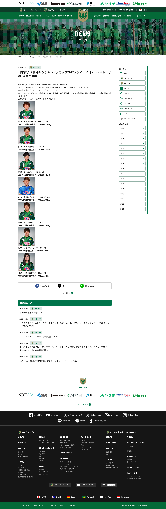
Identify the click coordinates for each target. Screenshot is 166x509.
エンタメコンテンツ (86, 447)
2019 (122, 163)
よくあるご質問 (23, 505)
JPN (145, 10)
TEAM (54, 16)
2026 (122, 128)
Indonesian (125, 497)
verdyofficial (38, 415)
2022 (122, 148)
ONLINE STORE (128, 10)
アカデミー (128, 98)
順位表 (20, 454)
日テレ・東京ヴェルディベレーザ (123, 432)
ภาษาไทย (108, 497)
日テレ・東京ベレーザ (32, 10)
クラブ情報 (42, 451)
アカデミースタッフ (45, 474)
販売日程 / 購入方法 (24, 470)
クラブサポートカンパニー (67, 469)
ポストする (67, 285)
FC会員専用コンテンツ (87, 443)
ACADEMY (97, 16)
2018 (122, 168)
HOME (20, 57)
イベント (127, 113)
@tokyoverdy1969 (100, 421)
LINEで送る (90, 285)
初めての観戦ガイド (24, 456)
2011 (122, 204)
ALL (125, 73)
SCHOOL (106, 16)
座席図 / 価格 (22, 467)
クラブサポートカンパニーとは (69, 466)
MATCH (39, 16)
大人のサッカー (64, 443)
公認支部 (41, 461)
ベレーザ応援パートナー (134, 478)
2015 (122, 184)
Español (74, 497)
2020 (122, 158)
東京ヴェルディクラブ (56, 10)
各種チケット (22, 474)
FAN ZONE (138, 16)
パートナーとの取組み (66, 471)
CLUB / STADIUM (65, 16)
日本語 (43, 497)
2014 (122, 189)
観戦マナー (42, 456)
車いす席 (20, 472)
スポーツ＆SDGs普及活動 (67, 445)
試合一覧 (20, 452)
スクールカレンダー (65, 447)
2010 (122, 209)
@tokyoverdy (66, 421)
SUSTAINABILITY (109, 10)
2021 (122, 153)
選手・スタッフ (43, 440)
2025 (122, 133)
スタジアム (42, 454)
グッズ (82, 445)
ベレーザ (36, 67)
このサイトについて (40, 505)
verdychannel (55, 415)
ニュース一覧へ (63, 293)
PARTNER (127, 16)
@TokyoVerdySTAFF (75, 415)
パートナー (128, 108)
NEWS (21, 16)
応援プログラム (84, 450)
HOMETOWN (116, 16)
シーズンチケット (23, 465)
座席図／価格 (110, 465)
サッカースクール (65, 440)
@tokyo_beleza (96, 415)
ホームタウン (129, 93)
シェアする (44, 285)
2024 (122, 138)
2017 (122, 173)
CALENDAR (30, 16)
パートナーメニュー (65, 464)
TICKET (47, 16)
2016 (122, 178)
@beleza (82, 421)
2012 (122, 199)
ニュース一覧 (29, 57)
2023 (122, 143)
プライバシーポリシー (58, 505)
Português (91, 497)
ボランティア (43, 458)
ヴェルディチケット (88, 484)
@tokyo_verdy (114, 415)
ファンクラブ (84, 440)
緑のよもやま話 (129, 119)
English (58, 497)
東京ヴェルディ (28, 432)
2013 (122, 194)
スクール (127, 103)
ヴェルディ (128, 78)
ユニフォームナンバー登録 (46, 443)
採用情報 (73, 505)
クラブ (126, 88)
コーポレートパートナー (67, 462)
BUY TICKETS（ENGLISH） (26, 477)
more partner (81, 404)
